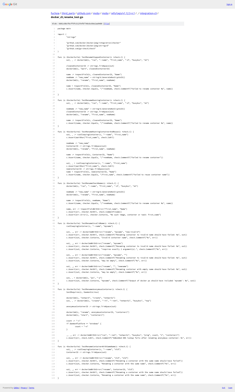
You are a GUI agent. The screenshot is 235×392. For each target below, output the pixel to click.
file (106, 23)
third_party (68, 13)
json (230, 387)
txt (223, 387)
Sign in (229, 4)
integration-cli (148, 13)
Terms (31, 387)
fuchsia (55, 13)
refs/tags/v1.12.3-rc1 (123, 13)
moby (96, 13)
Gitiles (16, 387)
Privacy (24, 387)
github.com (84, 13)
